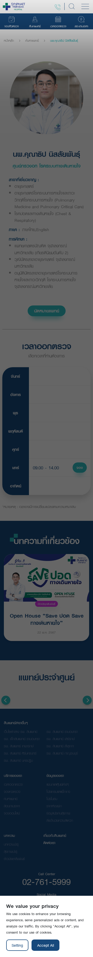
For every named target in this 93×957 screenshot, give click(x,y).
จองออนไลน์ (12, 813)
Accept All (45, 945)
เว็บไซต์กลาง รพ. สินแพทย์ (20, 731)
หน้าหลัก (9, 40)
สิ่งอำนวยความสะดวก (60, 820)
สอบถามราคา (12, 806)
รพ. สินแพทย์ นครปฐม (18, 760)
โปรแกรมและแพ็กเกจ (58, 791)
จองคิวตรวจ (12, 791)
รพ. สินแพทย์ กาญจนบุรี (62, 753)
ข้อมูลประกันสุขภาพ (58, 813)
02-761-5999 (46, 881)
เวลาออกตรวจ (13, 784)
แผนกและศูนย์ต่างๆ (58, 784)
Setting (17, 945)
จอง (79, 467)
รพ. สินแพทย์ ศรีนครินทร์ (20, 753)
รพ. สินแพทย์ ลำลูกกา (60, 746)
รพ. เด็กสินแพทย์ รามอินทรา (22, 739)
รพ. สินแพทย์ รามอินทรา (62, 731)
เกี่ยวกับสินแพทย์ (54, 835)
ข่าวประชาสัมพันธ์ (46, 603)
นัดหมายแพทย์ (46, 310)
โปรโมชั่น (52, 799)
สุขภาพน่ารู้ (10, 851)
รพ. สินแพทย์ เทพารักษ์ (19, 746)
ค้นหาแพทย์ (32, 40)
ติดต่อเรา (49, 843)
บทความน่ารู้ (11, 844)
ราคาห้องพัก (54, 806)
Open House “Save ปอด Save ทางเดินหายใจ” (46, 618)
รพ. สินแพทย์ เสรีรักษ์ (61, 739)
